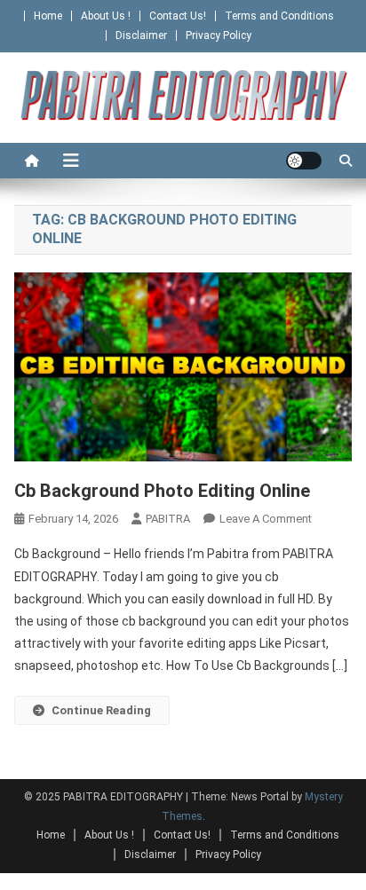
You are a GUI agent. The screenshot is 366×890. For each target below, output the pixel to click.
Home (48, 16)
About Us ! (106, 16)
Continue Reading (101, 710)
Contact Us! (177, 16)
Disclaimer (141, 35)
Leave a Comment (265, 518)
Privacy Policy (218, 35)
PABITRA (168, 518)
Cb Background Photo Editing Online (162, 490)
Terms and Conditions (279, 16)
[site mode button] (304, 160)
